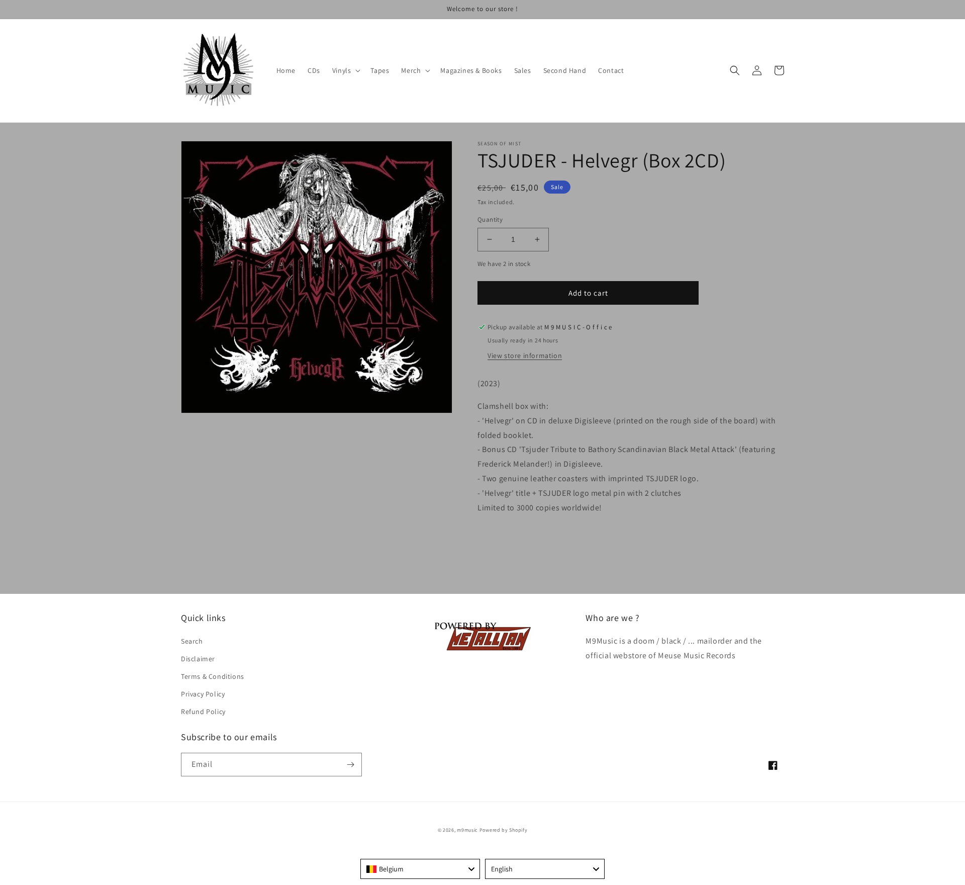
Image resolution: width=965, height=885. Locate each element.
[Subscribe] (350, 764)
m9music (467, 830)
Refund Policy (203, 711)
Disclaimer (198, 658)
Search (192, 641)
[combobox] (420, 869)
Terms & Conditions (212, 676)
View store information (525, 355)
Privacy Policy (203, 693)
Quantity (490, 219)
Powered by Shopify (503, 830)
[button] (345, 70)
